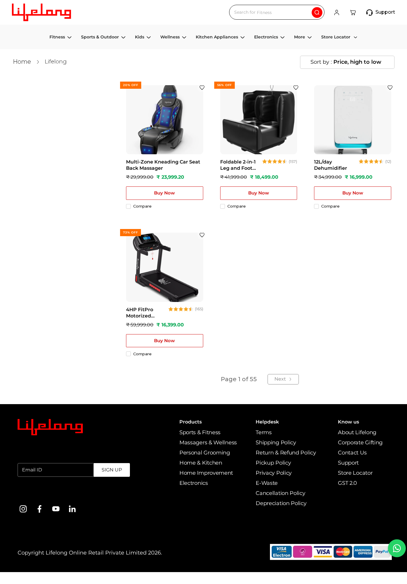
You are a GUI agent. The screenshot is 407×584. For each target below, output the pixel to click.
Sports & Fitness (199, 432)
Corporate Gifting (360, 442)
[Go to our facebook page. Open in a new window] (39, 508)
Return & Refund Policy (286, 452)
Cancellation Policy (280, 493)
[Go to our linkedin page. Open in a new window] (72, 508)
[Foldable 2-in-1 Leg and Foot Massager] (258, 120)
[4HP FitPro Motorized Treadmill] (164, 267)
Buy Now (164, 193)
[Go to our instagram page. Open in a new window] (23, 508)
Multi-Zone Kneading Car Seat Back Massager (163, 165)
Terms (264, 432)
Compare (142, 206)
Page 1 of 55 (239, 379)
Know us (348, 422)
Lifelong (56, 61)
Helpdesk (267, 422)
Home (22, 61)
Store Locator (355, 473)
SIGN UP (112, 470)
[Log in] (336, 12)
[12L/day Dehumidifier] (352, 120)
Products (190, 422)
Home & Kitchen (200, 463)
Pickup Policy (273, 463)
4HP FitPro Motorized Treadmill (139, 313)
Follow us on (34, 493)
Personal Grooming (204, 452)
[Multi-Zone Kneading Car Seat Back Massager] (164, 120)
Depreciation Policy (281, 503)
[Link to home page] (50, 427)
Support (348, 463)
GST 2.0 (347, 483)
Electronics (193, 483)
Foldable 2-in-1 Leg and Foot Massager (238, 165)
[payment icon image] (331, 552)
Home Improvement (206, 473)
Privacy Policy (274, 473)
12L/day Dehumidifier (330, 165)
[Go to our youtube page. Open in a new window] (55, 508)
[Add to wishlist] (202, 87)
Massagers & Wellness (208, 442)
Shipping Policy (276, 442)
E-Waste (267, 483)
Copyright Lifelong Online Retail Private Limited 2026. (90, 552)
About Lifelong (357, 432)
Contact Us (352, 452)
